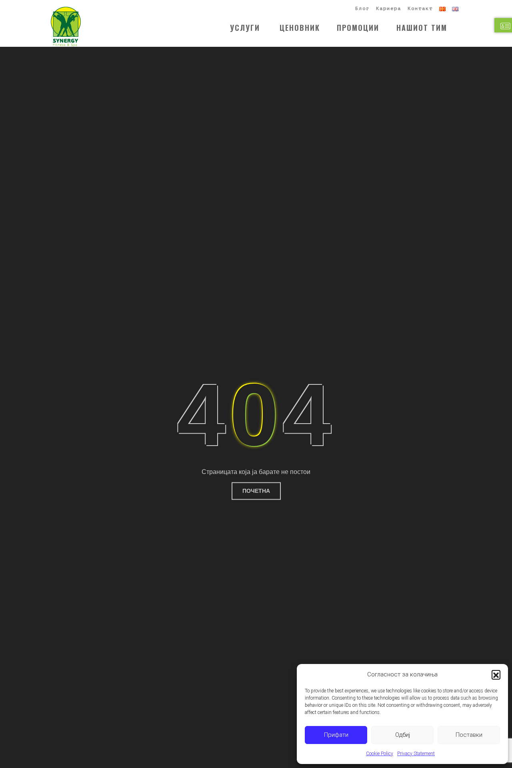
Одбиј (402, 734)
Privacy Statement (416, 753)
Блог (362, 8)
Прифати (336, 734)
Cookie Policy (379, 753)
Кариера (388, 8)
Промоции (358, 27)
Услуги (245, 27)
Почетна (256, 491)
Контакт (420, 8)
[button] (496, 674)
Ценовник (300, 27)
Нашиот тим (421, 27)
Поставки (469, 734)
